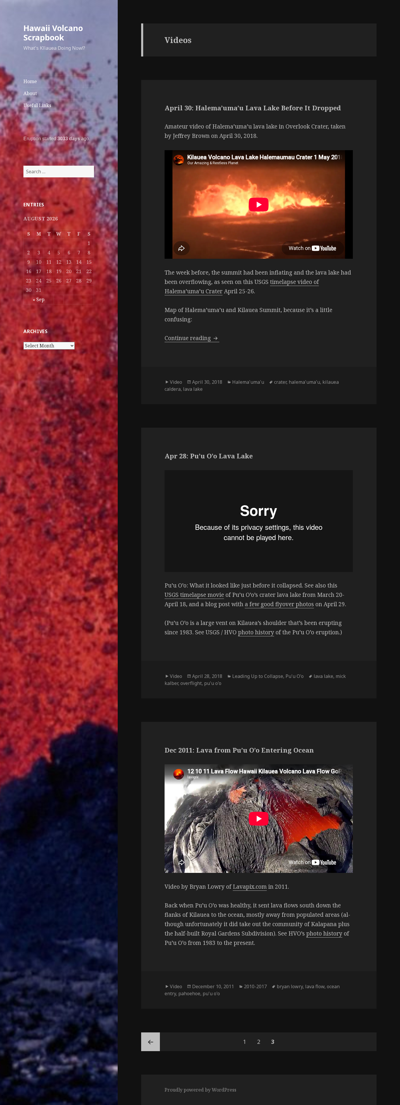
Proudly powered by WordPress (200, 1090)
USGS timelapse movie (194, 595)
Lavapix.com (250, 886)
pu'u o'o (212, 683)
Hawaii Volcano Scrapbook (53, 33)
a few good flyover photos (279, 604)
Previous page (150, 1041)
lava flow (314, 986)
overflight (191, 683)
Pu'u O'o (295, 676)
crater (280, 382)
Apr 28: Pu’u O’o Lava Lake (209, 455)
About (30, 93)
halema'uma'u (304, 382)
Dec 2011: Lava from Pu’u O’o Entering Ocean (239, 750)
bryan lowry (290, 986)
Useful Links (37, 105)
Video (176, 382)
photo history (256, 632)
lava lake (193, 389)
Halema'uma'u (248, 382)
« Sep (39, 299)
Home (30, 81)
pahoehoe (189, 993)
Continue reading (192, 338)
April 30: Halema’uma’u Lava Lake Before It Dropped (253, 107)
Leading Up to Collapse (257, 676)
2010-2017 (255, 986)
